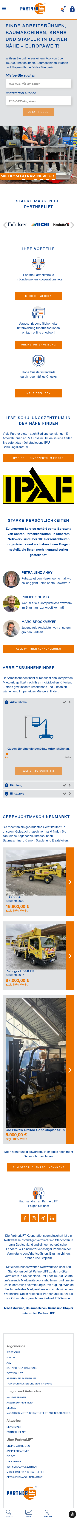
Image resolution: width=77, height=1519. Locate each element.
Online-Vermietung (30, 1285)
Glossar (12, 1408)
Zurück (5, 224)
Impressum (13, 1352)
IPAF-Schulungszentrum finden (38, 458)
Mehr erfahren (39, 393)
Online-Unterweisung (38, 344)
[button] (25, 1218)
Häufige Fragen (16, 1398)
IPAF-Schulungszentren (22, 1467)
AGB (9, 1363)
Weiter (72, 224)
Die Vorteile (14, 1462)
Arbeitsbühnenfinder (20, 1403)
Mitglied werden (38, 296)
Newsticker (14, 1427)
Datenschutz (15, 1373)
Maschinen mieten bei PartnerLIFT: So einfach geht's (38, 1413)
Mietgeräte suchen (21, 75)
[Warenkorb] (63, 9)
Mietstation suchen (21, 93)
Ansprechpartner (18, 1451)
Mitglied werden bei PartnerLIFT (26, 1472)
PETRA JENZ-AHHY (37, 572)
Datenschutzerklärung (21, 1368)
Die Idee (11, 1456)
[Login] (72, 9)
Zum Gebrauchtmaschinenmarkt (38, 1167)
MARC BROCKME (35, 622)
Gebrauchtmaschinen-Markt (24, 1477)
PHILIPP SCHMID (35, 597)
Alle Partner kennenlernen (38, 648)
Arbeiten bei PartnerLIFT (21, 1379)
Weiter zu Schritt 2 (38, 770)
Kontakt (12, 1358)
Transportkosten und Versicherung (29, 1384)
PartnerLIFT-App (16, 1432)
